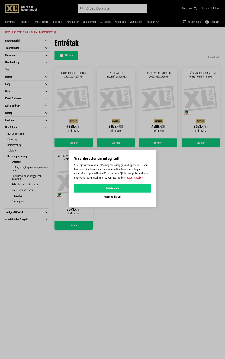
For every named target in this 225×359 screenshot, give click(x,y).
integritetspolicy (134, 178)
